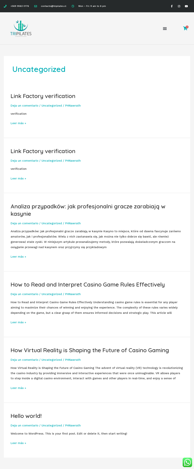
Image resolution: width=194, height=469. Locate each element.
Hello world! (26, 415)
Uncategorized (51, 105)
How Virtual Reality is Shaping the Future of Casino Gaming (90, 350)
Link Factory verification (43, 96)
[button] (165, 28)
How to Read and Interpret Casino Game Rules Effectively (88, 284)
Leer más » (18, 123)
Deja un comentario (24, 105)
